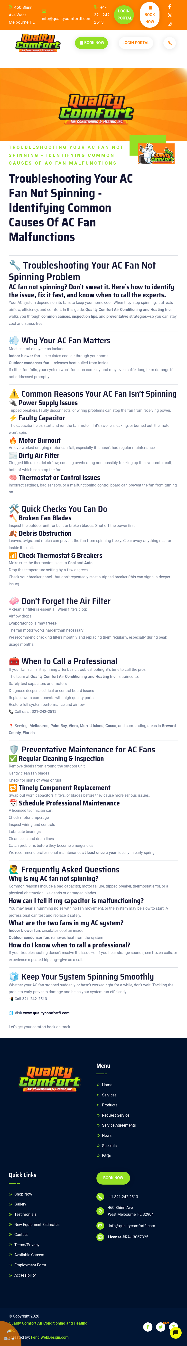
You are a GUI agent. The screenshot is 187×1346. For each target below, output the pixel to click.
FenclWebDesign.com (50, 1337)
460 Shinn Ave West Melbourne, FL (22, 15)
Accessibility (24, 1275)
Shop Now (22, 1194)
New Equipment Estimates (36, 1224)
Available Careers (28, 1255)
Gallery (19, 1204)
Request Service (115, 1115)
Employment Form (29, 1265)
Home (106, 1085)
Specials (109, 1145)
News (106, 1135)
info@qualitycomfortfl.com (67, 18)
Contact (20, 1234)
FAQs (106, 1155)
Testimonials (25, 1214)
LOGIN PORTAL (125, 14)
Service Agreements (118, 1125)
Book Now (150, 18)
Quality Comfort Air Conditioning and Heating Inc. (48, 1327)
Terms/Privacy (26, 1245)
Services (108, 1095)
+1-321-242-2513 (102, 15)
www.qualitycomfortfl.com (46, 1013)
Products (109, 1105)
